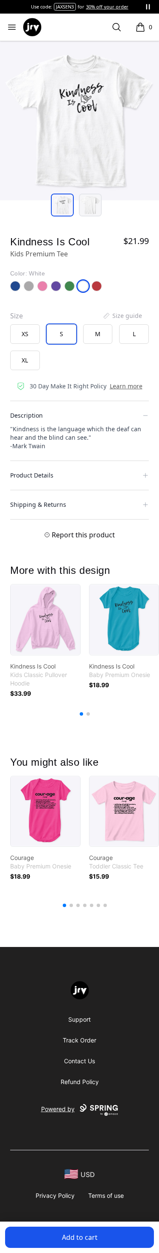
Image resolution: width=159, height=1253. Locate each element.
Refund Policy (80, 1081)
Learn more (126, 386)
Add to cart (80, 1237)
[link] (45, 619)
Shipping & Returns (38, 504)
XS (25, 334)
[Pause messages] (148, 7)
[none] (122, 316)
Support (79, 1019)
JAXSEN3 (65, 6)
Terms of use (106, 1195)
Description (26, 415)
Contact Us (79, 1061)
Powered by (58, 1109)
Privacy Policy (55, 1195)
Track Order (79, 1040)
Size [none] (16, 315)
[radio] (25, 334)
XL (25, 360)
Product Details (31, 475)
